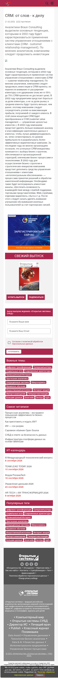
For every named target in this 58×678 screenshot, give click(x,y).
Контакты (24, 570)
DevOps (39, 397)
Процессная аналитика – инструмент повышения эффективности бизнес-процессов (24, 415)
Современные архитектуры (38, 371)
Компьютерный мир (30, 617)
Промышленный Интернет (18, 375)
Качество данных (34, 642)
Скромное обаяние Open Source (22, 430)
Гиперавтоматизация (38, 394)
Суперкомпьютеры (43, 367)
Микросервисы (38, 382)
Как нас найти (11, 570)
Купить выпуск (16, 297)
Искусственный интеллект (18, 390)
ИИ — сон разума (14, 426)
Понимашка (30, 632)
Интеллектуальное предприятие (28, 645)
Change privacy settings (28, 578)
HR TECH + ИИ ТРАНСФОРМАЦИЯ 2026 (26, 492)
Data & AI (17, 642)
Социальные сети (14, 371)
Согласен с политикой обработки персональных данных (27, 342)
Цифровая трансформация (18, 367)
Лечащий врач (41, 624)
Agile (47, 397)
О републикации (38, 570)
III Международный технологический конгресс (29, 457)
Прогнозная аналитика (17, 378)
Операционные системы (17, 382)
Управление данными (35, 635)
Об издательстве (14, 568)
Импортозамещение (16, 394)
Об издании (29, 568)
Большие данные (14, 397)
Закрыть (39, 675)
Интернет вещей (41, 390)
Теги (49, 570)
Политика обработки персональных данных (28, 576)
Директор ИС (18, 624)
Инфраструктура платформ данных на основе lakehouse (25, 440)
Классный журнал (36, 628)
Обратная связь (43, 568)
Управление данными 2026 (19, 483)
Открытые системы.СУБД (30, 621)
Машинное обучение (15, 386)
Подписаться (36, 297)
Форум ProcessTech (15, 475)
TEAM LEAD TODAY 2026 (18, 466)
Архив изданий (28, 573)
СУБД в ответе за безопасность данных (25, 434)
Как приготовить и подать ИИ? (21, 421)
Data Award (14, 635)
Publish (16, 628)
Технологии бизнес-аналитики (28, 638)
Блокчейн (29, 397)
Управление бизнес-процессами (28, 648)
